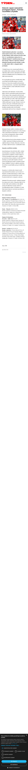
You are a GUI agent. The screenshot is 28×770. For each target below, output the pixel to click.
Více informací (14, 743)
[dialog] (14, 752)
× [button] (26, 735)
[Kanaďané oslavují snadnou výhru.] (11, 120)
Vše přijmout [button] (14, 761)
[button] (14, 745)
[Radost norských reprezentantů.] (11, 43)
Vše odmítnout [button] (14, 764)
